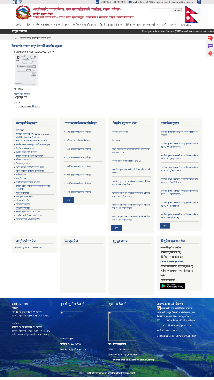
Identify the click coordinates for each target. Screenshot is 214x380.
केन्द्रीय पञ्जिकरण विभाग (25, 148)
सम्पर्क (173, 24)
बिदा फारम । (117, 140)
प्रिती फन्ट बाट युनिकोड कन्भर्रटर (28, 182)
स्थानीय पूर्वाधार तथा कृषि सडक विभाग (29, 156)
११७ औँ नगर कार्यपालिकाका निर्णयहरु (77, 149)
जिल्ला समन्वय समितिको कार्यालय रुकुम (30, 167)
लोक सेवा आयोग (21, 178)
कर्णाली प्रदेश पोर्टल (23, 208)
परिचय (29, 24)
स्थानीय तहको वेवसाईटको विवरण (28, 211)
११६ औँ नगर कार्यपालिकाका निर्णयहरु (77, 157)
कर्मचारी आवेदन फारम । (121, 132)
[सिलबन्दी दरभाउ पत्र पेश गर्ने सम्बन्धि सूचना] (26, 70)
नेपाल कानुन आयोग (23, 163)
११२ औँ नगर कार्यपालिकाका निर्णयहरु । (78, 192)
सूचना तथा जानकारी (146, 24)
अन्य (68, 200)
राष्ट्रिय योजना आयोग (23, 159)
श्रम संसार (20, 130)
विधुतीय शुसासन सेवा (109, 24)
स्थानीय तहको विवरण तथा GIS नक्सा (29, 215)
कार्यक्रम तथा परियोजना (84, 24)
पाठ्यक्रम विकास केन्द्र (24, 196)
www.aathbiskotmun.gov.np (176, 316)
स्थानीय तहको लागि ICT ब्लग (26, 152)
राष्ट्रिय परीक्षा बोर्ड (22, 200)
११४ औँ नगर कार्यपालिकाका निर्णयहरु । (78, 175)
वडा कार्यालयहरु (61, 24)
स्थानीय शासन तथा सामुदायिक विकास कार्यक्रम (33, 144)
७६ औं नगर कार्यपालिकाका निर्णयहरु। (77, 140)
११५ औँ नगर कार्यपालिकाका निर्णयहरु (77, 166)
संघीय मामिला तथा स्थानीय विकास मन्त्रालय (31, 141)
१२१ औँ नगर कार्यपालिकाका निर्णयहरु (77, 132)
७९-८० (17, 103)
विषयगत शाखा (42, 24)
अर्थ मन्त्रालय (21, 174)
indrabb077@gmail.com (125, 354)
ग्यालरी (163, 24)
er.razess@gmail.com (76, 349)
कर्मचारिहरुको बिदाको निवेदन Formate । (127, 161)
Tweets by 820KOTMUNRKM (28, 247)
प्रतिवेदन (128, 24)
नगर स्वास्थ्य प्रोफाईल (172, 261)
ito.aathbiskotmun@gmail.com (177, 325)
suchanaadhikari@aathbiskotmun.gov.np (134, 359)
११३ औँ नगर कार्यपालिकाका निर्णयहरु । (78, 183)
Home (14, 38)
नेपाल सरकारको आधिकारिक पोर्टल (28, 219)
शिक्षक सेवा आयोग (22, 193)
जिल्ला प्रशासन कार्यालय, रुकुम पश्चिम (30, 171)
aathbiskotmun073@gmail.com (181, 320)
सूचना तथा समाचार (22, 94)
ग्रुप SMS (186, 24)
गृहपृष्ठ (19, 24)
